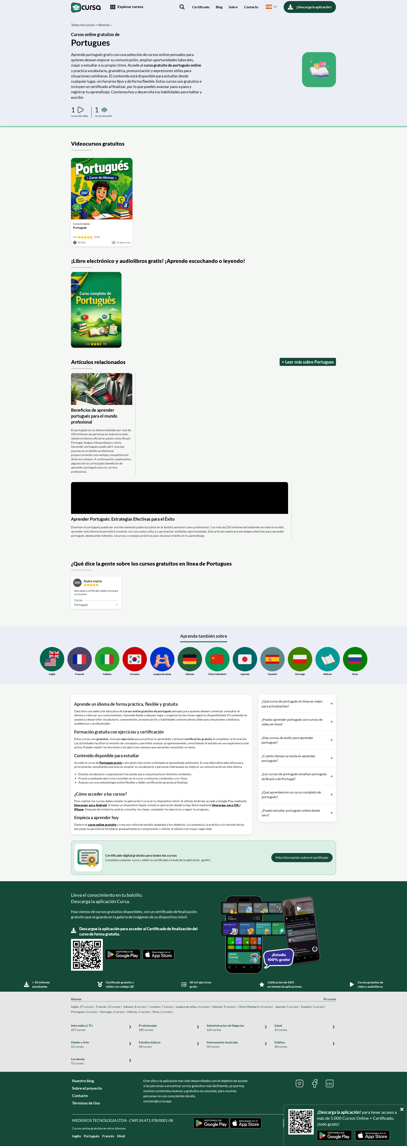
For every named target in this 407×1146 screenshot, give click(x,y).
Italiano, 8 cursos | (135, 1006)
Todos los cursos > (84, 25)
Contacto (251, 7)
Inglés (76, 1136)
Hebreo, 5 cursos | (139, 1012)
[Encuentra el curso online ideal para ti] (182, 7)
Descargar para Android (90, 805)
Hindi (121, 1136)
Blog (219, 7)
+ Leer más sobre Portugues (308, 361)
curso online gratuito (102, 824)
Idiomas (203, 999)
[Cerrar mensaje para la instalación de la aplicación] (403, 1108)
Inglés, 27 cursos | (82, 1006)
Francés (108, 1136)
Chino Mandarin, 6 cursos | (255, 1006)
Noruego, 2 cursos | (112, 1012)
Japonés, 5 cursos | (287, 1006)
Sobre (233, 7)
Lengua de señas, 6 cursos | (193, 1006)
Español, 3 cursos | (313, 1006)
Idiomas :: (105, 25)
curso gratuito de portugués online (172, 65)
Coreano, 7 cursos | (161, 1006)
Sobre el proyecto (87, 1088)
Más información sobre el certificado (302, 857)
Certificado (200, 7)
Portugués (91, 1136)
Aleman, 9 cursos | (224, 1006)
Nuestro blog (83, 1080)
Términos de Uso (86, 1103)
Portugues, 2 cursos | (84, 1012)
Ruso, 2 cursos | (163, 1012)
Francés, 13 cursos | (109, 1006)
